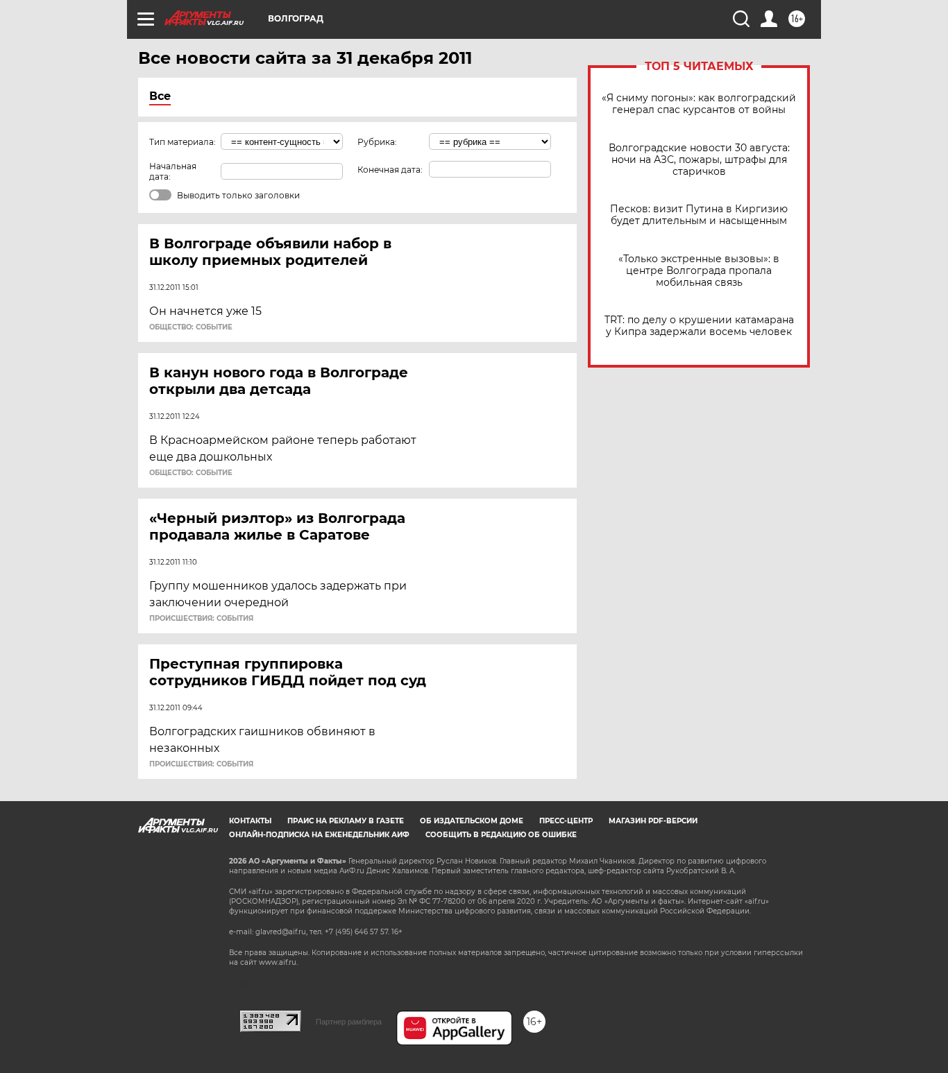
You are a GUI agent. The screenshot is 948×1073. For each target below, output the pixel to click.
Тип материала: (182, 142)
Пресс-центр (566, 820)
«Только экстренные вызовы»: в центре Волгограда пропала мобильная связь (698, 271)
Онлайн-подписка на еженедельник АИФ (319, 834)
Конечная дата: (390, 169)
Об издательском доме (471, 820)
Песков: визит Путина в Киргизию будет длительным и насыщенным (699, 215)
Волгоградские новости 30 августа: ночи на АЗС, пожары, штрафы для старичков (699, 160)
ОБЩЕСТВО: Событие (190, 327)
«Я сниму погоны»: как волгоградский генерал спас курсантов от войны (699, 104)
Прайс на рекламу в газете (345, 820)
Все (160, 96)
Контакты (250, 820)
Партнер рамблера (349, 1022)
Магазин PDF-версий (653, 820)
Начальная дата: (172, 171)
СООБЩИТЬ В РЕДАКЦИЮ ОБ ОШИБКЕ (501, 834)
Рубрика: (377, 142)
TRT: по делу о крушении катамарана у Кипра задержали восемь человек (699, 326)
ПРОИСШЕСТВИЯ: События (201, 618)
